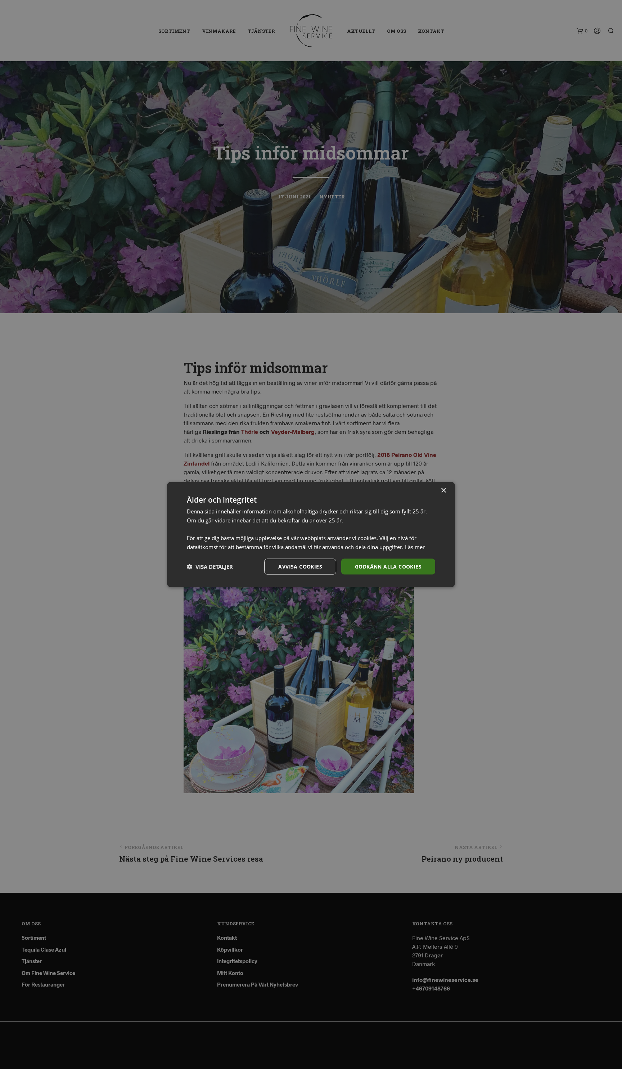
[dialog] (311, 534)
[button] (210, 566)
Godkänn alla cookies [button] (388, 566)
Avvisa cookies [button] (300, 566)
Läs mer (415, 546)
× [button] (443, 490)
